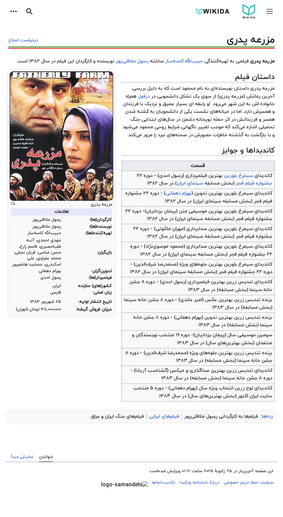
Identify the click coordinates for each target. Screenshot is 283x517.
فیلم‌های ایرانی (164, 416)
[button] (269, 11)
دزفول (144, 96)
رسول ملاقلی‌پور (132, 61)
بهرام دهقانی (179, 193)
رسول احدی (171, 175)
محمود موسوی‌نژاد (165, 246)
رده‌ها (267, 416)
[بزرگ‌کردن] (13, 204)
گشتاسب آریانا (151, 370)
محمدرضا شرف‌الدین (156, 264)
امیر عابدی (191, 300)
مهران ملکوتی (170, 229)
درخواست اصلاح (23, 40)
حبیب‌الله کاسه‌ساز (184, 61)
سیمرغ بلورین (238, 175)
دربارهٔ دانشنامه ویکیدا (199, 482)
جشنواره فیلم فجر (254, 183)
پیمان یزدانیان (161, 211)
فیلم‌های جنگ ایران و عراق (117, 416)
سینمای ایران (190, 183)
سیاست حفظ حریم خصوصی (248, 482)
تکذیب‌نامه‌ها (163, 482)
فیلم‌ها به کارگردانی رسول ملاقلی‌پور (221, 416)
